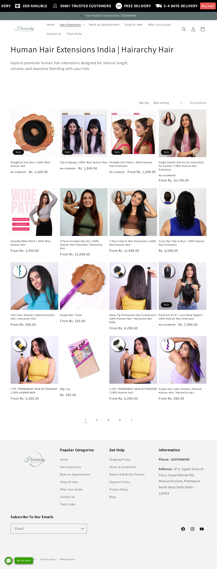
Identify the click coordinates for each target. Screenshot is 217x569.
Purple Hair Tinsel (71, 315)
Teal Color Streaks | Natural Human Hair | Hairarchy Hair (32, 316)
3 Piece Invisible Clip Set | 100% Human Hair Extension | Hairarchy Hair (81, 245)
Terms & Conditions (122, 467)
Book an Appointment (75, 474)
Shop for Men (69, 482)
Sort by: (144, 103)
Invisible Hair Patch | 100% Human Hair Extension (130, 164)
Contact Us (67, 497)
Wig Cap (65, 389)
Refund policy (67, 559)
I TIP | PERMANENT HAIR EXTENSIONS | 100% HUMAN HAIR (34, 390)
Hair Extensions (70, 467)
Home (64, 459)
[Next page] (131, 420)
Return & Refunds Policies (127, 474)
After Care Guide (71, 489)
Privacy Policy (118, 489)
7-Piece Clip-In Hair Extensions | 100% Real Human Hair (132, 243)
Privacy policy (48, 559)
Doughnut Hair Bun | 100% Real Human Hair (30, 164)
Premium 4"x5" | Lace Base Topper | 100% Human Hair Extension (181, 316)
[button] (72, 24)
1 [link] (85, 419)
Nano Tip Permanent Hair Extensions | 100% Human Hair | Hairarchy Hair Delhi (133, 318)
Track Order (68, 504)
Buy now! (208, 6)
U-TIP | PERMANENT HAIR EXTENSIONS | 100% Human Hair (133, 390)
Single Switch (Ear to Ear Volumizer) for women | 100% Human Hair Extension (181, 166)
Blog (112, 497)
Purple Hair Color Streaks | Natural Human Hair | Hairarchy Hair (180, 390)
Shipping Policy (119, 459)
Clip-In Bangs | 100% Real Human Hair (84, 162)
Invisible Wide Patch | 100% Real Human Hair (30, 243)
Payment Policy (119, 482)
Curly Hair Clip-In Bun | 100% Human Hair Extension (181, 243)
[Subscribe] (82, 529)
